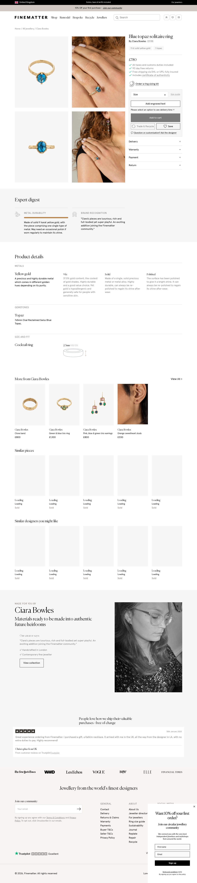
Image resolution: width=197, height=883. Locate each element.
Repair (132, 838)
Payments (105, 825)
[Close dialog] (194, 806)
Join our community (112, 8)
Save (170, 126)
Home (17, 29)
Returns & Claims (109, 817)
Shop (54, 17)
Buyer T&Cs (106, 830)
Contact (104, 809)
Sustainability (136, 825)
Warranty (105, 821)
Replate (133, 834)
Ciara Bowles (42, 29)
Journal (133, 830)
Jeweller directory (139, 813)
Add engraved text (155, 104)
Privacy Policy (107, 838)
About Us (134, 809)
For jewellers (177, 2)
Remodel (65, 17)
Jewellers (102, 17)
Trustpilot (54, 753)
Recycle (89, 17)
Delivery (104, 813)
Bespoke (78, 17)
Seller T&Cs (106, 834)
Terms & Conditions (55, 818)
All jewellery (28, 29)
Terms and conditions (170, 872)
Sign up (172, 863)
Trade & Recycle (145, 126)
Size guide (175, 94)
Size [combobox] (135, 94)
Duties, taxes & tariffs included (98, 2)
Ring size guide (137, 821)
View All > (176, 379)
